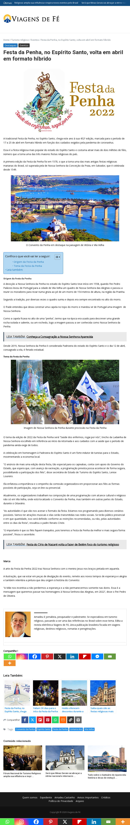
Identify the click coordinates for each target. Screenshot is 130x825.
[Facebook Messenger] (97, 656)
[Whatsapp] (10, 656)
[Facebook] (35, 656)
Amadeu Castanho (65, 797)
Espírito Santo (43, 729)
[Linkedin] (72, 656)
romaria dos (76, 729)
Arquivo (80, 801)
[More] (10, 663)
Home (6, 39)
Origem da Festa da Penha (29, 261)
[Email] (110, 656)
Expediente (46, 797)
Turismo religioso (20, 39)
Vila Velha (89, 729)
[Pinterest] (47, 656)
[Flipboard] (85, 656)
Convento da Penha (25, 729)
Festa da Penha (60, 729)
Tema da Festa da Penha (28, 265)
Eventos (35, 39)
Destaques (10, 45)
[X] (60, 656)
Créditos (105, 797)
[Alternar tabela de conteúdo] (56, 257)
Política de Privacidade (61, 801)
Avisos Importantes (88, 797)
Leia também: (15, 270)
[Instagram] (22, 656)
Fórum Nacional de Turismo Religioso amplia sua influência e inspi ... (22, 775)
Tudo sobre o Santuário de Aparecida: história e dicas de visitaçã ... (107, 776)
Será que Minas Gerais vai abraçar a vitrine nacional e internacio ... (64, 774)
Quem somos (29, 797)
